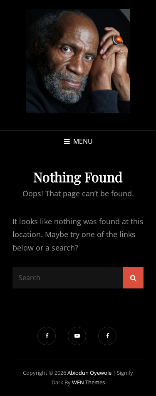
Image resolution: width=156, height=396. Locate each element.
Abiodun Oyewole (89, 372)
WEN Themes (88, 382)
